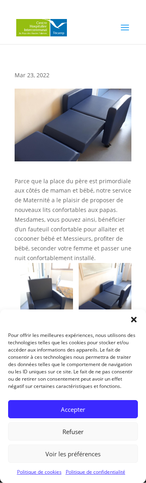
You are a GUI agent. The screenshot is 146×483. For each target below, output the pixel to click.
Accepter (73, 409)
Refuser (73, 432)
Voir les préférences (73, 454)
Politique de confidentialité (95, 471)
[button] (134, 320)
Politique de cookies (39, 471)
